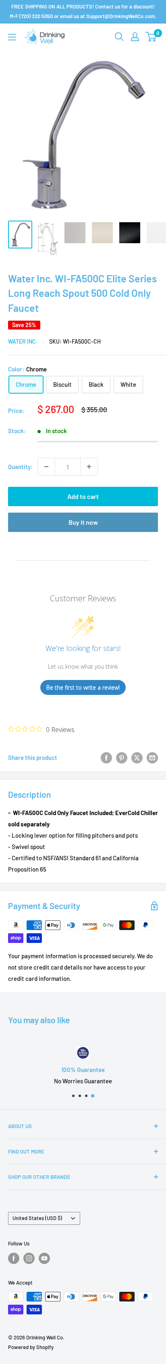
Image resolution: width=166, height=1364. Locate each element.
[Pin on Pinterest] (121, 757)
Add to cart (83, 496)
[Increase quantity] (89, 466)
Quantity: (20, 466)
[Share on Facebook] (106, 757)
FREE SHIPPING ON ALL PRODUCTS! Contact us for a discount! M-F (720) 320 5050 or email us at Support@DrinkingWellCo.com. (83, 11)
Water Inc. (22, 341)
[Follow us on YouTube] (44, 1258)
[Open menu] (12, 37)
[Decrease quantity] (46, 466)
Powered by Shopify (31, 1347)
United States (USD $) (37, 1218)
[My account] (135, 36)
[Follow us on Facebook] (13, 1258)
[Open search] (119, 36)
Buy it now (83, 522)
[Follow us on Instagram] (29, 1258)
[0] (151, 37)
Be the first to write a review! (83, 687)
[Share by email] (152, 757)
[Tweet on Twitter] (137, 757)
